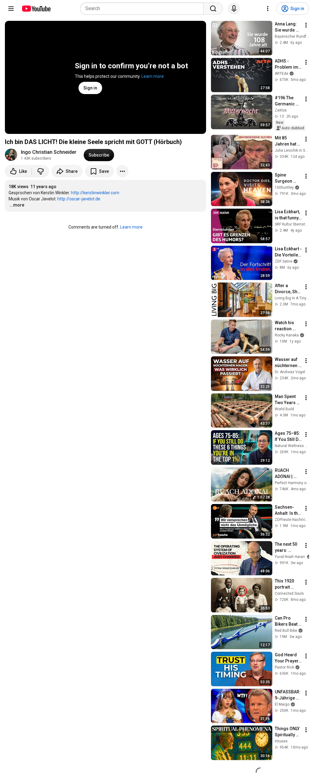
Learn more (152, 76)
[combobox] (143, 8)
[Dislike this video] (40, 171)
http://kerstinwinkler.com (95, 192)
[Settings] (267, 8)
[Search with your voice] (234, 8)
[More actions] (122, 171)
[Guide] (11, 8)
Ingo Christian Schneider (48, 152)
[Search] (213, 8)
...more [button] (17, 205)
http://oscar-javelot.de (78, 198)
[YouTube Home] (36, 8)
